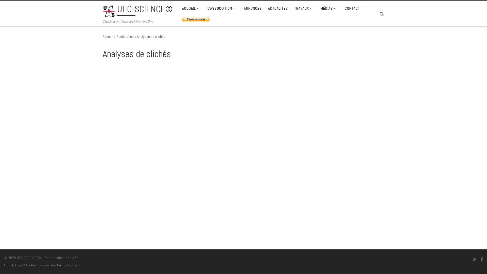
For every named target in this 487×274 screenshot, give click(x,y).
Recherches (125, 36)
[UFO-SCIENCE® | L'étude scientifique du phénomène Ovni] (109, 10)
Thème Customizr (69, 265)
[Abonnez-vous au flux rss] (474, 259)
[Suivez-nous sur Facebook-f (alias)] (482, 259)
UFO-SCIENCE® (29, 258)
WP (25, 265)
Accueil (108, 36)
